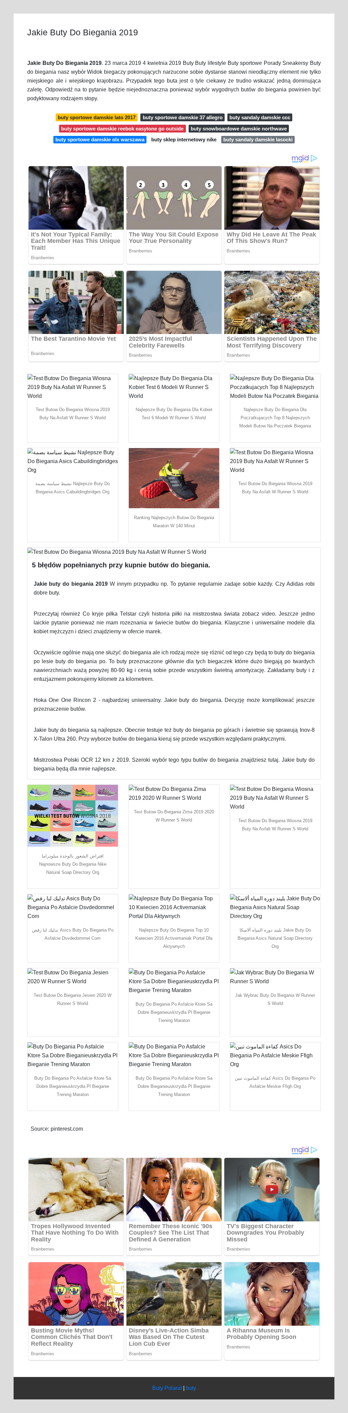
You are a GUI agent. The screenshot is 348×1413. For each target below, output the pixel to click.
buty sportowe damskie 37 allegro (183, 117)
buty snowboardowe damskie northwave (239, 128)
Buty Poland (167, 1388)
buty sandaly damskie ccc (259, 117)
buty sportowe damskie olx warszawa (99, 139)
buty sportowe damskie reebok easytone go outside (122, 128)
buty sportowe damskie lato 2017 (97, 117)
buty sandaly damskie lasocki (258, 139)
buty (191, 1388)
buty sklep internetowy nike (183, 139)
